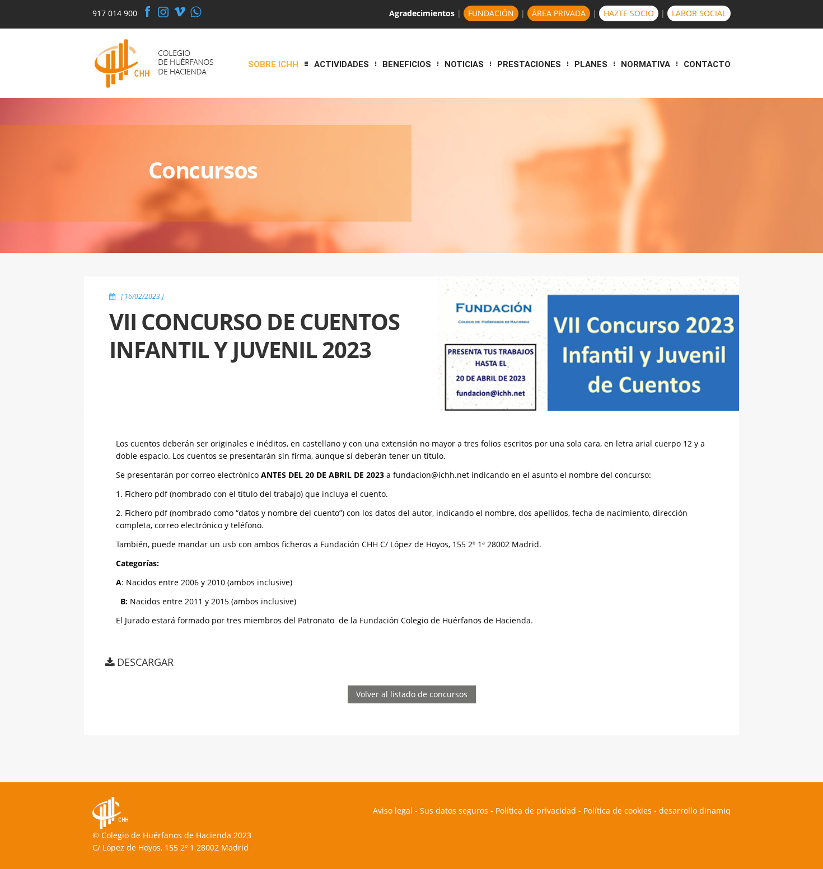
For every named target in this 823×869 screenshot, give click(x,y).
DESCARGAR (145, 662)
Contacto (707, 64)
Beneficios (406, 64)
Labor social (699, 13)
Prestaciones (529, 64)
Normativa (645, 64)
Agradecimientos (422, 13)
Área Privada (559, 13)
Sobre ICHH (273, 64)
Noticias (464, 64)
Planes (590, 64)
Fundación (491, 13)
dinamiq (715, 810)
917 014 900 (114, 13)
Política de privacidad (535, 810)
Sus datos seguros (454, 810)
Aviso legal (393, 810)
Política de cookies (617, 810)
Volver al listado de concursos (411, 694)
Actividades (341, 64)
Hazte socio (629, 13)
